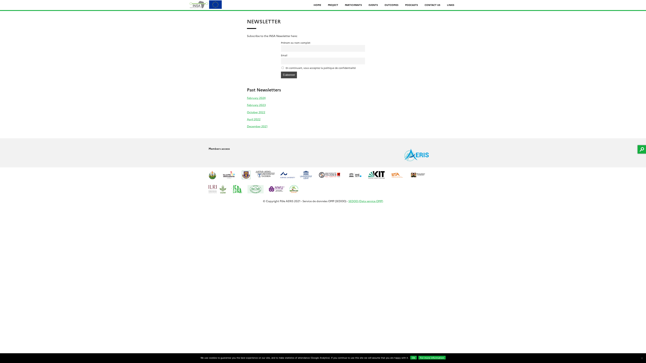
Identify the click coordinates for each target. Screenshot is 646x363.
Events (373, 5)
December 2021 (257, 126)
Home (317, 5)
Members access (219, 148)
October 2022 (256, 112)
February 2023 (256, 105)
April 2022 (254, 119)
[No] (641, 358)
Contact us (432, 5)
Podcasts (411, 5)
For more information (432, 357)
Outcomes (391, 5)
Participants (353, 5)
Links (450, 5)
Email (284, 55)
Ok (413, 357)
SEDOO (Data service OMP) (365, 201)
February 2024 (256, 98)
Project (333, 5)
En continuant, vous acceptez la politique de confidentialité (320, 68)
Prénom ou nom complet (295, 42)
